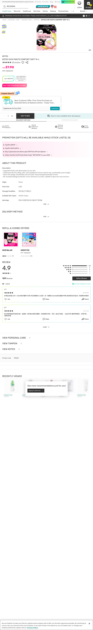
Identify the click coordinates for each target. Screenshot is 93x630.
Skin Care (36, 11)
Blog (51, 2)
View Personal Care (14, 338)
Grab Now (55, 108)
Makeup (53, 11)
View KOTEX (9, 349)
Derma (45, 11)
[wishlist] (22, 62)
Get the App (38, 1)
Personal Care (63, 11)
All (3, 284)
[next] (73, 11)
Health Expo (6, 11)
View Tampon (10, 343)
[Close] (89, 623)
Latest (8, 284)
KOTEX (5, 56)
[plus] (12, 116)
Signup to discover (35, 390)
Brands (82, 11)
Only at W (17, 11)
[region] (46, 625)
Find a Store (45, 1)
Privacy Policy (32, 628)
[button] (88, 5)
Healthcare (27, 11)
